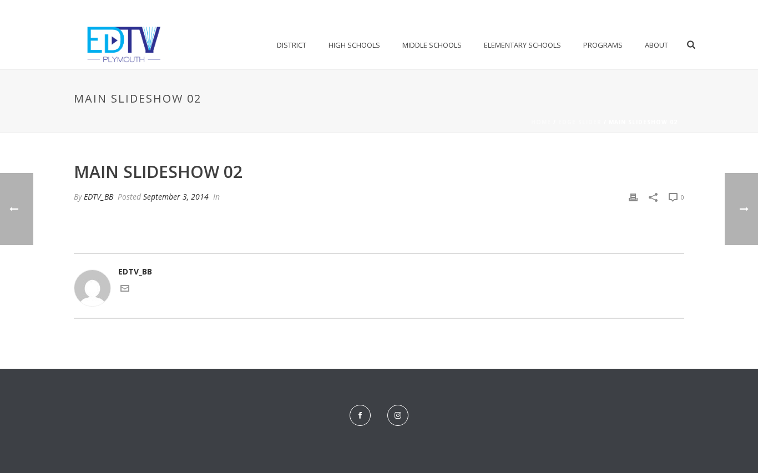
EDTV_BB (98, 196)
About (656, 45)
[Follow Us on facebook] (360, 415)
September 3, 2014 (176, 196)
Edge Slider (580, 122)
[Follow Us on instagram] (397, 415)
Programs (603, 45)
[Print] (633, 196)
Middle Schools (432, 45)
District (291, 45)
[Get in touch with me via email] (124, 289)
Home (541, 122)
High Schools (354, 45)
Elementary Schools (522, 45)
